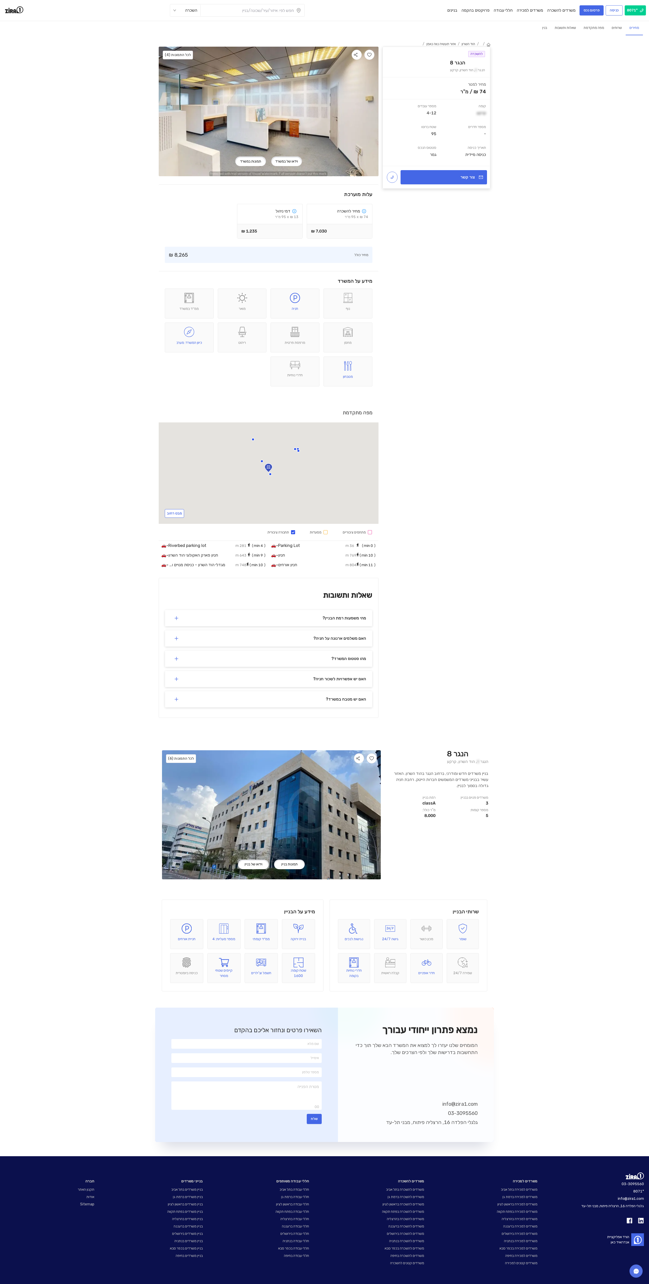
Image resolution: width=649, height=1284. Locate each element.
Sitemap (87, 1204)
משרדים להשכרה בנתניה (406, 1241)
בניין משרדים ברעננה (188, 1226)
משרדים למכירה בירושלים (519, 1234)
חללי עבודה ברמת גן (295, 1197)
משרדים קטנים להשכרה (407, 1263)
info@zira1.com (460, 1104)
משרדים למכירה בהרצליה (519, 1219)
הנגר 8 (457, 754)
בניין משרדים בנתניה (188, 1241)
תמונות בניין (289, 864)
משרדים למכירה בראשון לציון (517, 1204)
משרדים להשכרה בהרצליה (405, 1219)
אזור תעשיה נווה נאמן (441, 44)
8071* (638, 1191)
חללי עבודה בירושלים (294, 1234)
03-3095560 (463, 1113)
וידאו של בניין (253, 864)
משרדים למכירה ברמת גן (519, 1197)
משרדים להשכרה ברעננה (406, 1226)
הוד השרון (468, 44)
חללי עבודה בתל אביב (294, 1189)
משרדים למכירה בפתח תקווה (517, 1211)
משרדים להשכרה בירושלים (405, 1234)
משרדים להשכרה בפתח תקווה (403, 1211)
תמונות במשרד (250, 161)
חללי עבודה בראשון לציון (292, 1204)
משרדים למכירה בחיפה (521, 1256)
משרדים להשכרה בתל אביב (405, 1189)
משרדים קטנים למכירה (521, 1263)
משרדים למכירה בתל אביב (519, 1189)
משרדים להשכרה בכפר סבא (404, 1248)
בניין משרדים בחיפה (189, 1256)
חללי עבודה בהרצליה (294, 1219)
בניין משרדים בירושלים (187, 1234)
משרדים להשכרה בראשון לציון (403, 1204)
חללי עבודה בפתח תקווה (292, 1211)
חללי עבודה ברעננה (295, 1226)
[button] (270, 474)
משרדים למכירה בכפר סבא (518, 1248)
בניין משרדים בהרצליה (187, 1219)
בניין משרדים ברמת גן (188, 1197)
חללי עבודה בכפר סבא (293, 1248)
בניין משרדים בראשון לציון (185, 1204)
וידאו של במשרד (286, 161)
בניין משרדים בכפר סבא (186, 1248)
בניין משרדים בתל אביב (187, 1189)
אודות (90, 1197)
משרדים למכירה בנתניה (520, 1241)
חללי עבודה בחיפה (296, 1256)
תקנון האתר (86, 1189)
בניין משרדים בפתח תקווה (185, 1211)
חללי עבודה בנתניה (296, 1241)
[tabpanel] (436, 117)
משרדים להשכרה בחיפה (407, 1256)
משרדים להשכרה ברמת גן (406, 1197)
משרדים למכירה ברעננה (520, 1226)
